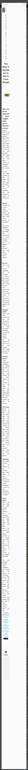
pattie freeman (6, 633)
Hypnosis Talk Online (6, 616)
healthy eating (5, 628)
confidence (5, 621)
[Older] (6, 5)
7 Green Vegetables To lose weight (5, 34)
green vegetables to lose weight (6, 625)
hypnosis (6, 630)
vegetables (5, 636)
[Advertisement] (17, 31)
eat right (6, 622)
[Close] (24, 5)
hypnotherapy (5, 631)
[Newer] (3, 5)
